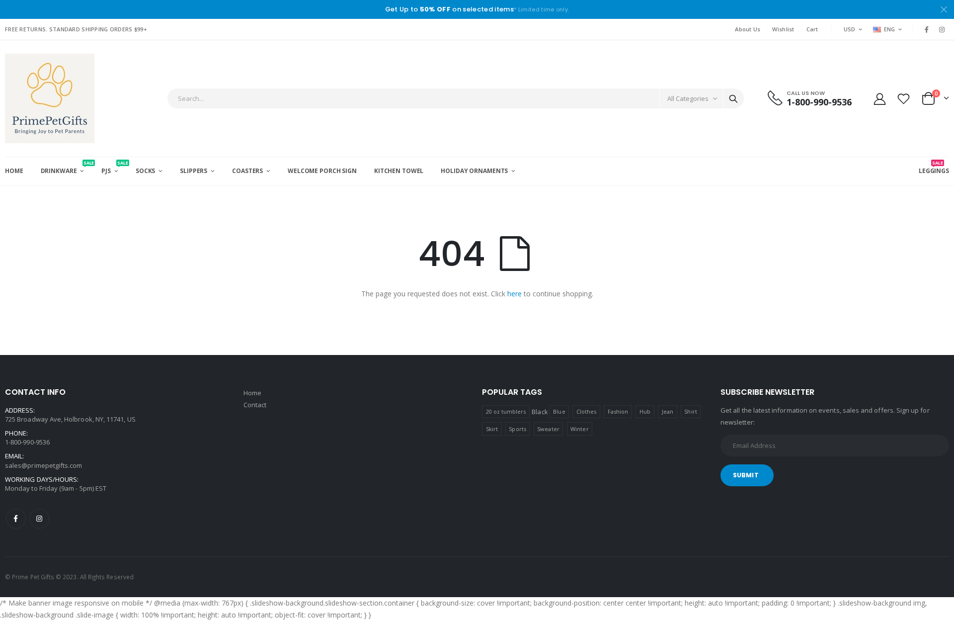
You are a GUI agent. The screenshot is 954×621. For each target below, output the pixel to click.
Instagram (39, 519)
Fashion (618, 411)
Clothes (586, 411)
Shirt (690, 411)
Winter (579, 429)
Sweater (548, 429)
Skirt (492, 429)
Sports (517, 429)
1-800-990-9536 (27, 442)
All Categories (688, 98)
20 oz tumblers (506, 411)
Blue (559, 411)
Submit (746, 475)
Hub (644, 411)
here (514, 293)
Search (733, 98)
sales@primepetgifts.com (43, 465)
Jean (667, 411)
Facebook (16, 519)
